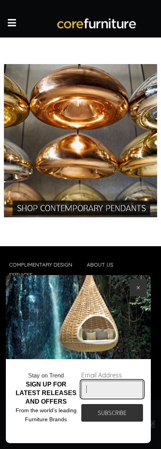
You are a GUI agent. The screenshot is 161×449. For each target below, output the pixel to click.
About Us (100, 264)
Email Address (101, 375)
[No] (151, 424)
